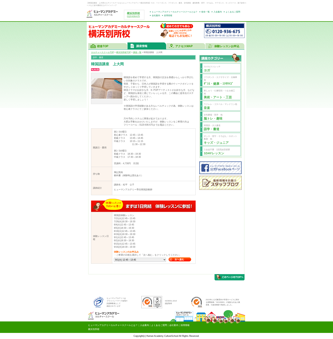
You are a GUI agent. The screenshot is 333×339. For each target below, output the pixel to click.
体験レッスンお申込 (226, 46)
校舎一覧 (205, 12)
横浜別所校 (133, 13)
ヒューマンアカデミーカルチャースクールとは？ (175, 12)
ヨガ (207, 70)
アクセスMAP (184, 46)
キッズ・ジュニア (216, 142)
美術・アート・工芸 (218, 97)
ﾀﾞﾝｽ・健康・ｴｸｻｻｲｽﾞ (218, 83)
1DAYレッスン (214, 153)
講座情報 (141, 46)
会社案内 (156, 15)
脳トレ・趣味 (213, 118)
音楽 (207, 108)
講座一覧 (137, 52)
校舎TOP (102, 46)
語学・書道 (211, 129)
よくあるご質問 (233, 12)
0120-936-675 (133, 16)
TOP (123, 52)
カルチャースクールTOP (102, 52)
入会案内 (218, 12)
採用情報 (168, 15)
